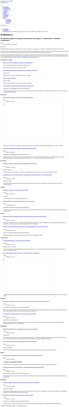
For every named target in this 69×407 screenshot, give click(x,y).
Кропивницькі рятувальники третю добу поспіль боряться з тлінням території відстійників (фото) (22, 355)
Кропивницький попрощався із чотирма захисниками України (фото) (16, 240)
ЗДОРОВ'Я (8, 21)
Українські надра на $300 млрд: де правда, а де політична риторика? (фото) (18, 97)
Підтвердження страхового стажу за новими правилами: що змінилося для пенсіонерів (20, 329)
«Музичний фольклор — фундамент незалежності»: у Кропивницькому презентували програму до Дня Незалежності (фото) (27, 174)
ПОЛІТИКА (6, 7)
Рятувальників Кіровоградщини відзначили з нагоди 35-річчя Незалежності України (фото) (21, 253)
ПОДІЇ (4, 13)
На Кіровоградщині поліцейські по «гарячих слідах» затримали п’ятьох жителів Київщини (21, 382)
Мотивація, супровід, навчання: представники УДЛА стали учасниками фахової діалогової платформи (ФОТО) (25, 226)
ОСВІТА (5, 10)
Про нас (8, 23)
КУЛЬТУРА (6, 11)
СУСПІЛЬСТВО (7, 9)
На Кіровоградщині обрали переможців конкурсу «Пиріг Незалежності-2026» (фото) (20, 163)
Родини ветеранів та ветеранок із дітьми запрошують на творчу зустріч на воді (19, 201)
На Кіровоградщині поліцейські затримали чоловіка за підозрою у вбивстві (18, 395)
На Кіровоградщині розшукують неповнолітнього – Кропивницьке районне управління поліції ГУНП (23, 367)
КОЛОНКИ (8, 20)
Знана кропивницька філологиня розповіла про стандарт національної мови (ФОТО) (20, 70)
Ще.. (5, 18)
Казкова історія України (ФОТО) (9, 78)
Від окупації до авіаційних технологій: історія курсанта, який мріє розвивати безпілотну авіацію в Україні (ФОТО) (26, 301)
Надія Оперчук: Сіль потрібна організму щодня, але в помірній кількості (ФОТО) (19, 313)
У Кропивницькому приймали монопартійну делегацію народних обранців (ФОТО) (19, 148)
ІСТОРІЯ (8, 19)
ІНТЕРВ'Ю (5, 15)
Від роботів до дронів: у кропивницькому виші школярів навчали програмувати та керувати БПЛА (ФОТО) (24, 216)
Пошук (2, 25)
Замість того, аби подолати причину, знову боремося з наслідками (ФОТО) (18, 62)
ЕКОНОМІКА (6, 8)
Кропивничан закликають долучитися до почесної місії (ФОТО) (16, 190)
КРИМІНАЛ (6, 14)
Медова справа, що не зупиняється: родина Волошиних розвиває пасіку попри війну (20, 341)
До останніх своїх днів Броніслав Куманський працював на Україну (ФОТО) (18, 85)
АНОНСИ (5, 16)
